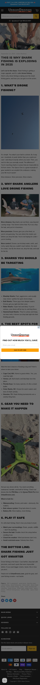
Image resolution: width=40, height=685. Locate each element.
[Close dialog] (38, 327)
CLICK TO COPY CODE (20, 350)
